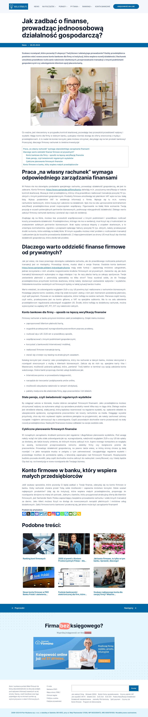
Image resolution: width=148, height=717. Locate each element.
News (24, 45)
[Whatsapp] (62, 514)
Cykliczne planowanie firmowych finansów (44, 161)
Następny (128, 608)
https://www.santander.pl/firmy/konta (63, 190)
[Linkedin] (32, 514)
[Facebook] (24, 514)
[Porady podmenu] (66, 6)
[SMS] (75, 514)
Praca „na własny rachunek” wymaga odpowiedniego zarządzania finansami (56, 149)
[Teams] (37, 514)
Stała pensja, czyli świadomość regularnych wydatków (49, 158)
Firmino (87, 633)
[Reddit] (49, 514)
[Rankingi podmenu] (91, 6)
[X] (28, 514)
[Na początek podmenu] (55, 6)
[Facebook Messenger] (58, 514)
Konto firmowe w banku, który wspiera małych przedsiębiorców (50, 164)
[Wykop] (45, 514)
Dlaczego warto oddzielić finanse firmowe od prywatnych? (48, 152)
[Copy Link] (79, 514)
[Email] (70, 514)
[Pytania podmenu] (78, 6)
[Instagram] (54, 514)
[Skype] (66, 514)
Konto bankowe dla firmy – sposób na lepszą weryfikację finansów (55, 155)
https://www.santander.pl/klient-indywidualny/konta (46, 268)
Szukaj (133, 688)
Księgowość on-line (126, 6)
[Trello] (41, 514)
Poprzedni (19, 608)
